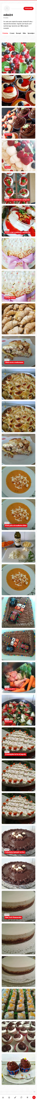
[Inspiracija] (9, 1097)
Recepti (18, 33)
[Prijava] (34, 1097)
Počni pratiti (28, 8)
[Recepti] (15, 1097)
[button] (21, 1097)
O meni (12, 33)
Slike (24, 33)
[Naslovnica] (3, 1097)
